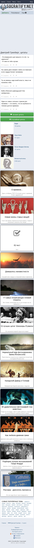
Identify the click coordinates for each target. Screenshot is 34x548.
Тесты (19, 2)
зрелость (10, 516)
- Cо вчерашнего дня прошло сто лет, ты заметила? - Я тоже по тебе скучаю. (15, 59)
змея (29, 513)
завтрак (14, 508)
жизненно (10, 506)
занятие (8, 510)
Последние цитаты (17, 531)
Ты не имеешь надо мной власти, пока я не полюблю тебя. (16, 81)
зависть (4, 508)
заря (27, 510)
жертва (13, 505)
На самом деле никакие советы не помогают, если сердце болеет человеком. (16, 71)
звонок (18, 511)
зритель (20, 516)
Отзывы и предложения (18, 533)
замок (3, 510)
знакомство (5, 514)
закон (26, 508)
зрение (15, 516)
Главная (4, 523)
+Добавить (5, 13)
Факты (14, 2)
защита (9, 511)
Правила (17, 527)
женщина (8, 505)
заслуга (4, 511)
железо (24, 503)
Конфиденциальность (17, 529)
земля (29, 511)
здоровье (24, 511)
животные (4, 506)
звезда (14, 511)
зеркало (4, 513)
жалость (8, 503)
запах (12, 510)
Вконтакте (18, 538)
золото (28, 514)
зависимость (24, 506)
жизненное (17, 506)
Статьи (9, 2)
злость (25, 513)
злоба (15, 513)
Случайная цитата (18, 119)
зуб (25, 516)
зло (12, 513)
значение (22, 514)
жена (3, 505)
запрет (17, 510)
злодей (20, 513)
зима (8, 513)
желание (18, 503)
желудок (29, 503)
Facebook (17, 535)
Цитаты (3, 2)
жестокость (20, 505)
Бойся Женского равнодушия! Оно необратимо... (13, 92)
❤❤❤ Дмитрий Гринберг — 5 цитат (17, 523)
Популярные (15, 13)
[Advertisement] (17, 33)
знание (17, 514)
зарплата (22, 510)
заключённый (20, 508)
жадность (27, 501)
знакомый (11, 514)
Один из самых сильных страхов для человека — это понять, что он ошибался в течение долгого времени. (16, 103)
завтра (9, 508)
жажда (3, 503)
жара (13, 503)
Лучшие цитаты (18, 114)
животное (26, 505)
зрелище (4, 516)
